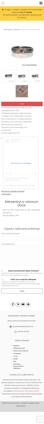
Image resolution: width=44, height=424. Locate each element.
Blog (14, 361)
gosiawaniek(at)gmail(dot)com (23, 326)
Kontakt (15, 359)
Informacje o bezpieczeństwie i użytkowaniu (18, 366)
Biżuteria (17, 29)
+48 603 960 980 (23, 331)
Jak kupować (17, 353)
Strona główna (8, 29)
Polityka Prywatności (23, 275)
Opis (22, 104)
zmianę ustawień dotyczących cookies (26, 391)
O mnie (15, 356)
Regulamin (16, 345)
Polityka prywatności (19, 348)
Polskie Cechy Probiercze (20, 351)
